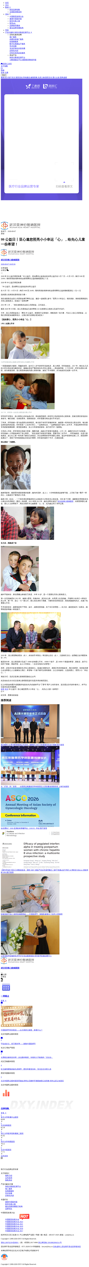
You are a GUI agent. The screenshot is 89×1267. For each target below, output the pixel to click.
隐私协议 (8, 1180)
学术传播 (8, 1193)
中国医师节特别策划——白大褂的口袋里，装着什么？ (22, 1030)
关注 (7, 5)
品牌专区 (8, 1209)
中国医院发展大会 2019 (14, 1226)
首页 (7, 3)
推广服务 (8, 1189)
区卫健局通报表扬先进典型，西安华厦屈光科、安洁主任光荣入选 (26, 1069)
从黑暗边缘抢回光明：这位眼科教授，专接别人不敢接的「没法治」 (27, 1057)
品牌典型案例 (15, 25)
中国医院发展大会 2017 (14, 1231)
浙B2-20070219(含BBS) (10, 1242)
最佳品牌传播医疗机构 (14, 1206)
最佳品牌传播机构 (16, 28)
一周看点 (5, 996)
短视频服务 (9, 1191)
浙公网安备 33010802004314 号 (50, 1242)
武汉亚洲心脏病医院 (65, 501)
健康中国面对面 (16, 19)
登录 (2, 72)
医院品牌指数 (15, 10)
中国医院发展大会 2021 (14, 1224)
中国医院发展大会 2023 (14, 1222)
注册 (6, 72)
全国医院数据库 (16, 12)
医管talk (13, 23)
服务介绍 (8, 1175)
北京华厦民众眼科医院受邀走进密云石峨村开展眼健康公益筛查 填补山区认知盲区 (32, 1081)
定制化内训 (9, 1195)
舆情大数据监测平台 (13, 1186)
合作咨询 (8, 1178)
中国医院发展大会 (16, 16)
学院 (7, 30)
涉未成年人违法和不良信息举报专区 (67, 1246)
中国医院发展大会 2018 (14, 1228)
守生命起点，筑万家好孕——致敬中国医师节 (18, 1044)
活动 (7, 14)
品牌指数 (5, 1108)
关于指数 (4, 66)
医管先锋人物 (15, 21)
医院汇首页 (7, 64)
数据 (7, 7)
